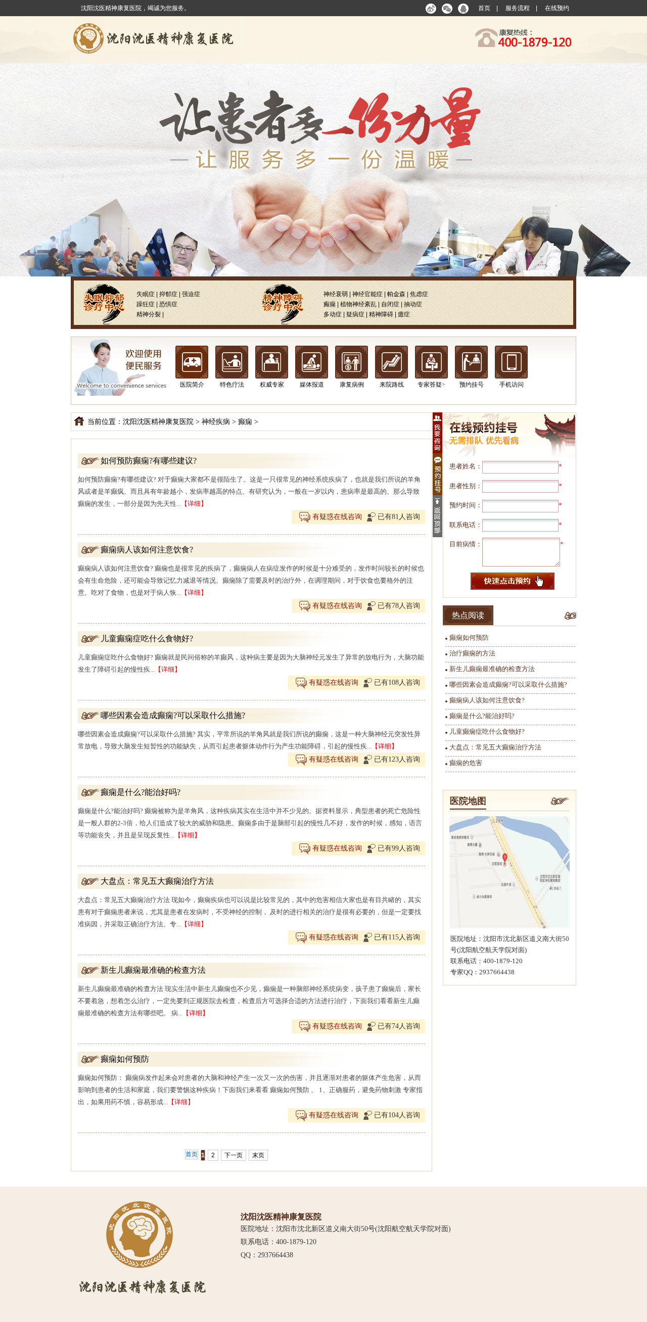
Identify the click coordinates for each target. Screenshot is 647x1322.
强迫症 (191, 294)
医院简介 (192, 384)
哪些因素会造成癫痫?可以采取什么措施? (173, 715)
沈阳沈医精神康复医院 (158, 422)
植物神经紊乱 (358, 304)
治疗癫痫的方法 (472, 653)
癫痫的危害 (465, 763)
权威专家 (272, 384)
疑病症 (355, 314)
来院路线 (392, 384)
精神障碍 (381, 314)
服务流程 (517, 8)
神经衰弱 (336, 294)
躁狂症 (145, 304)
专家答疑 (430, 384)
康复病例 (352, 384)
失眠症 (145, 294)
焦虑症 (419, 294)
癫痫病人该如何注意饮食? (147, 549)
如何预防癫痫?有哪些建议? (149, 460)
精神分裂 (148, 314)
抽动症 (413, 304)
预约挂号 (471, 384)
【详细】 (194, 503)
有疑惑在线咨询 (336, 517)
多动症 (333, 314)
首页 (484, 8)
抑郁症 (168, 294)
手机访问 (511, 384)
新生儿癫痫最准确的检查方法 (153, 970)
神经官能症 (367, 294)
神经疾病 (216, 422)
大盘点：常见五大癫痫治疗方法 (157, 881)
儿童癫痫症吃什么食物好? (147, 638)
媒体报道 (312, 384)
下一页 (233, 1155)
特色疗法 (232, 384)
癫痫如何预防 (125, 1059)
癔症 (404, 314)
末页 (258, 1155)
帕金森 (396, 294)
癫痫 (330, 304)
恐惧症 (168, 304)
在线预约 (557, 8)
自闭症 (390, 304)
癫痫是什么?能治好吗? (140, 792)
